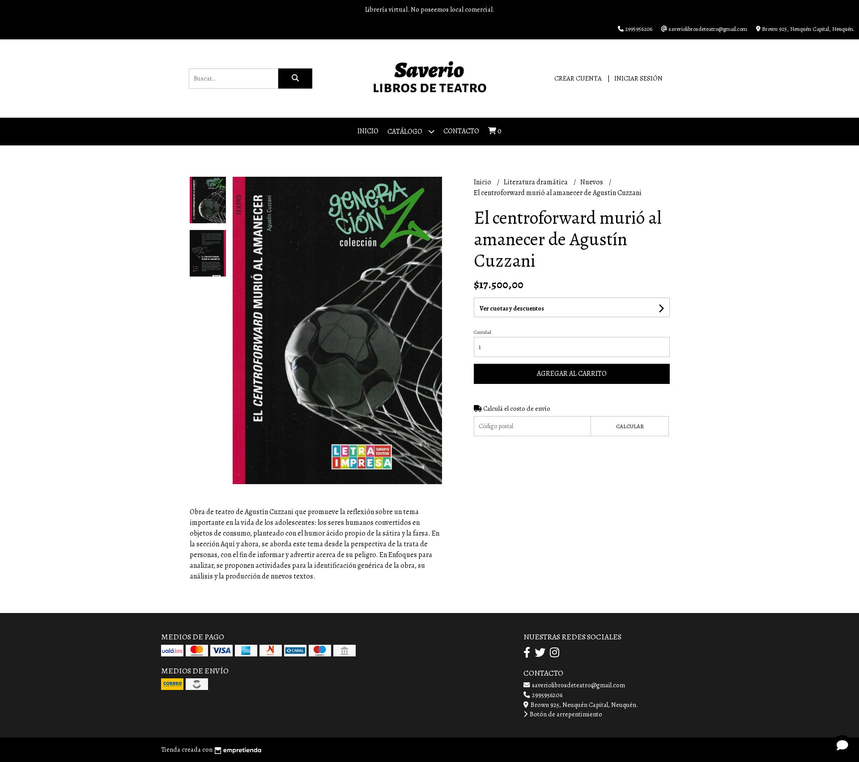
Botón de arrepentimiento (565, 714)
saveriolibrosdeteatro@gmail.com (578, 685)
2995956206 (546, 694)
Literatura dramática (536, 182)
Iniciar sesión (638, 78)
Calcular (630, 426)
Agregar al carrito (572, 374)
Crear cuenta (578, 78)
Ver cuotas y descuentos (512, 308)
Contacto (461, 131)
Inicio (367, 131)
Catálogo (405, 131)
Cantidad (482, 332)
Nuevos (592, 182)
